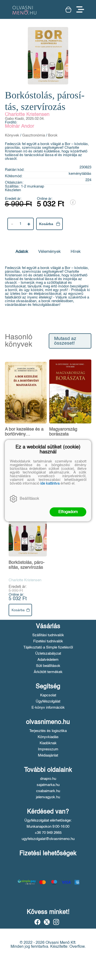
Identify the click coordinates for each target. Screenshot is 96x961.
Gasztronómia (33, 135)
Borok (53, 135)
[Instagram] (56, 922)
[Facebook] (37, 922)
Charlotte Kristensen (27, 114)
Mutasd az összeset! (65, 341)
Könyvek (12, 135)
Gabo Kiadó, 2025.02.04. (25, 119)
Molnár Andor (19, 126)
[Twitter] (47, 922)
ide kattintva (50, 483)
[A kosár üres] (68, 10)
